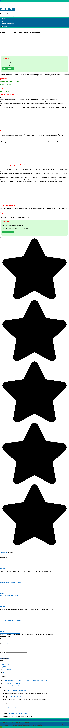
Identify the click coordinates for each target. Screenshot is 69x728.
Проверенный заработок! (7, 669)
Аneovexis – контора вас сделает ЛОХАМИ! (9, 595)
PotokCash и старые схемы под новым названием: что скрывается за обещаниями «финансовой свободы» (22, 569)
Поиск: (1, 16)
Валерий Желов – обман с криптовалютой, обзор (10, 620)
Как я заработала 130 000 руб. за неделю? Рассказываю (14, 678)
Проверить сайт (5, 670)
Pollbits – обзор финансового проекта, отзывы (10, 633)
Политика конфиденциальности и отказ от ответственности (15, 720)
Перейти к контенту (4, 0)
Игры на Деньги (5, 664)
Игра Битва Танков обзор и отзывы (18, 702)
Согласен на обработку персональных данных (11, 643)
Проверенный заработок (8, 68)
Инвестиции (4, 666)
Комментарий (3, 652)
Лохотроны (18, 35)
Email (1, 641)
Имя (1, 638)
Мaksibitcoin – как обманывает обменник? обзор (10, 582)
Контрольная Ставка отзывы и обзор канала (16, 690)
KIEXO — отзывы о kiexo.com (13, 707)
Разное (3, 672)
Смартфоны (4, 673)
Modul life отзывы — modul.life (17, 696)
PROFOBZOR (7, 9)
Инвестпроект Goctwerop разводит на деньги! (9, 607)
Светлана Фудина (3, 552)
